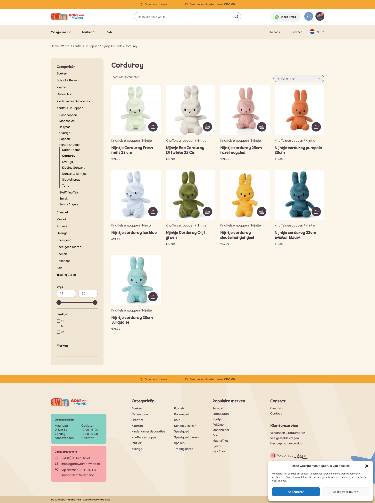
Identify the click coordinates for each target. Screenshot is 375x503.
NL (319, 75)
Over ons (274, 32)
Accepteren (296, 492)
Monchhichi (67, 121)
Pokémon (218, 424)
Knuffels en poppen (86, 46)
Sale (59, 268)
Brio (215, 435)
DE (319, 37)
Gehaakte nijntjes (74, 174)
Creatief (62, 212)
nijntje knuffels (112, 46)
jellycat (64, 127)
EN (319, 45)
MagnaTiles (220, 441)
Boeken (62, 73)
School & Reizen (68, 80)
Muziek (62, 219)
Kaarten (62, 87)
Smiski (63, 198)
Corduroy (68, 156)
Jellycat (217, 408)
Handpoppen (68, 115)
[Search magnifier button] (236, 16)
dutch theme (71, 150)
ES (319, 52)
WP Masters (103, 499)
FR (318, 60)
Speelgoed (64, 240)
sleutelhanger (72, 179)
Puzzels (62, 226)
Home (55, 46)
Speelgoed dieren (69, 247)
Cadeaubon (64, 94)
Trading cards (66, 275)
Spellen (62, 254)
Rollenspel (64, 261)
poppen (64, 139)
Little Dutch (220, 414)
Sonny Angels (68, 204)
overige (64, 133)
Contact (296, 32)
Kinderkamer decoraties (73, 101)
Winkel (65, 46)
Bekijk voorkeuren (345, 492)
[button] (367, 466)
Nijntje (217, 419)
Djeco (216, 446)
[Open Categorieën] (70, 32)
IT (318, 68)
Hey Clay (218, 451)
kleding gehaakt (73, 168)
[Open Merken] (94, 32)
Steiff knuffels (69, 192)
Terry (65, 185)
